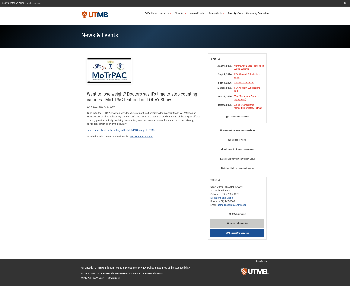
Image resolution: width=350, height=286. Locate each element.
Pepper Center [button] (215, 13)
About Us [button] (164, 13)
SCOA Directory (238, 214)
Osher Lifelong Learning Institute (239, 168)
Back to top (261, 261)
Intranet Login (114, 278)
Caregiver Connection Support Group (238, 159)
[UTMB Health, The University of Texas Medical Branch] (255, 272)
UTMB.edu (87, 267)
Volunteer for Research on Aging (238, 149)
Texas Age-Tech (235, 13)
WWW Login (98, 278)
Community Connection (257, 13)
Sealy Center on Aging (13, 3)
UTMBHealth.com (104, 267)
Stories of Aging (238, 140)
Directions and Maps (221, 197)
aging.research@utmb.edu (232, 205)
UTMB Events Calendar (238, 116)
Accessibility (182, 267)
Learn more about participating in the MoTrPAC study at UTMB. (121, 130)
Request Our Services (239, 233)
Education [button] (179, 13)
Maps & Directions (126, 267)
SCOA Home (151, 13)
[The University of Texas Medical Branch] (95, 16)
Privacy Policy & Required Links (156, 267)
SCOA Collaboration (238, 223)
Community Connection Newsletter (238, 130)
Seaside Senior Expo (244, 82)
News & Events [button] (196, 13)
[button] (345, 3)
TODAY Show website (141, 136)
